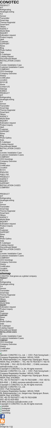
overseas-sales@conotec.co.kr (30, 382)
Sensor (3, 16)
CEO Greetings (6, 71)
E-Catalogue (5, 54)
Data (2, 52)
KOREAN (4, 271)
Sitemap (3, 89)
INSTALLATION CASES (10, 61)
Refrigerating (5, 10)
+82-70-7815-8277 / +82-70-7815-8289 (20, 380)
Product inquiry (6, 37)
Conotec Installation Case (11, 65)
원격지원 (4, 82)
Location (3, 80)
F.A (1, 14)
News (2, 46)
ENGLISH (4, 172)
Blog (2, 48)
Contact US (5, 87)
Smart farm (4, 25)
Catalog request (6, 57)
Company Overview (8, 74)
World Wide (5, 31)
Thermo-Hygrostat (7, 22)
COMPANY (5, 69)
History (3, 76)
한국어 (3, 170)
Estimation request (8, 35)
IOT (1, 8)
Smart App (4, 20)
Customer (4, 42)
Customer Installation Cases (12, 67)
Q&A (2, 39)
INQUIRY (4, 33)
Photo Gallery (6, 50)
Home (2, 85)
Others (3, 27)
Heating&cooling (7, 12)
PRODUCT (5, 5)
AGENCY (4, 29)
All (1, 63)
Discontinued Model (8, 59)
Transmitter (4, 18)
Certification (5, 78)
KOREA (3, 91)
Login (2, 424)
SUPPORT (4, 44)
